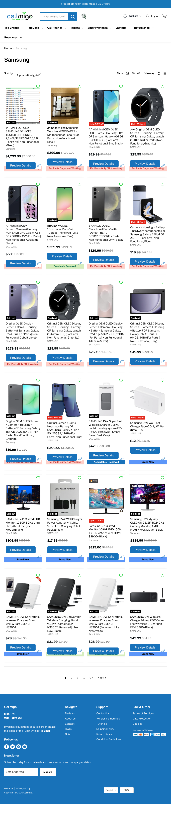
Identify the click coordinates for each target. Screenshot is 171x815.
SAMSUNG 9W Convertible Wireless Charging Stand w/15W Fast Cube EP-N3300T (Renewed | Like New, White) (106, 623)
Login (154, 16)
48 (138, 73)
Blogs (68, 728)
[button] (38, 165)
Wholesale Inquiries (108, 718)
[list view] (165, 73)
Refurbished (142, 27)
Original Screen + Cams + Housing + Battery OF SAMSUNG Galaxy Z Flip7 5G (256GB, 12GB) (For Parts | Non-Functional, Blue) (64, 430)
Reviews (70, 713)
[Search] (72, 16)
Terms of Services (143, 713)
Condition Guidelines (108, 739)
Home (8, 48)
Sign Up (47, 771)
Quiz (67, 734)
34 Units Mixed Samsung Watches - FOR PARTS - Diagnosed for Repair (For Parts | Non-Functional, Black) (63, 134)
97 (91, 677)
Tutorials (101, 723)
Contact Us (103, 713)
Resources (11, 37)
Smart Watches (98, 27)
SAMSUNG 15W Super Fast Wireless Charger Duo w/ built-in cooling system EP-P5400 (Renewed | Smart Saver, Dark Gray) (105, 428)
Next (101, 677)
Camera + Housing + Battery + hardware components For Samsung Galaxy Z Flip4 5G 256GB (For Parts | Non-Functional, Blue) (147, 234)
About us (70, 718)
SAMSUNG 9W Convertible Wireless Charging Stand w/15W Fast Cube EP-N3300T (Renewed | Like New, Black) (64, 623)
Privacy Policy (23, 788)
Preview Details (20, 165)
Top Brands (12, 27)
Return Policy (104, 734)
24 (127, 73)
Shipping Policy (105, 728)
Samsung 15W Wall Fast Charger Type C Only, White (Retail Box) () (146, 426)
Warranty (8, 788)
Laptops (121, 27)
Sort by (8, 73)
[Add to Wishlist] (38, 86)
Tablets (75, 27)
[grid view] (158, 73)
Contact (69, 723)
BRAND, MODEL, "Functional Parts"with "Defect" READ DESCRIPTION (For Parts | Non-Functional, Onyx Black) (106, 232)
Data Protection (142, 718)
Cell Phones (55, 27)
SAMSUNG (94, 147)
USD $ (125, 790)
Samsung (10, 148)
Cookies (137, 723)
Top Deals (33, 27)
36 (133, 73)
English (109, 790)
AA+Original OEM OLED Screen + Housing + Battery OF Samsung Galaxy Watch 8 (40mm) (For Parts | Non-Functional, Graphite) (147, 136)
